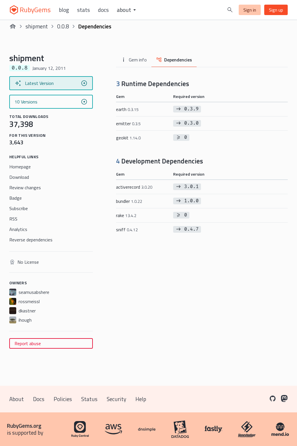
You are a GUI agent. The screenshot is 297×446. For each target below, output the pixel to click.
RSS (13, 218)
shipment (37, 26)
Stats (83, 10)
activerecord (134, 186)
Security (116, 399)
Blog (64, 10)
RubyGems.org (24, 425)
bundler (129, 201)
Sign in (249, 9)
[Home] (12, 26)
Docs (103, 10)
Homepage (20, 166)
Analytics (18, 229)
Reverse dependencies (30, 239)
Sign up (276, 9)
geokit (128, 137)
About (16, 399)
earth (127, 109)
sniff (127, 229)
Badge (15, 197)
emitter (128, 123)
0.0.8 (63, 26)
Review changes (25, 187)
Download (19, 177)
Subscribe (18, 208)
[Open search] (230, 10)
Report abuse (28, 343)
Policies (63, 399)
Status (89, 399)
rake (126, 215)
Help (140, 399)
